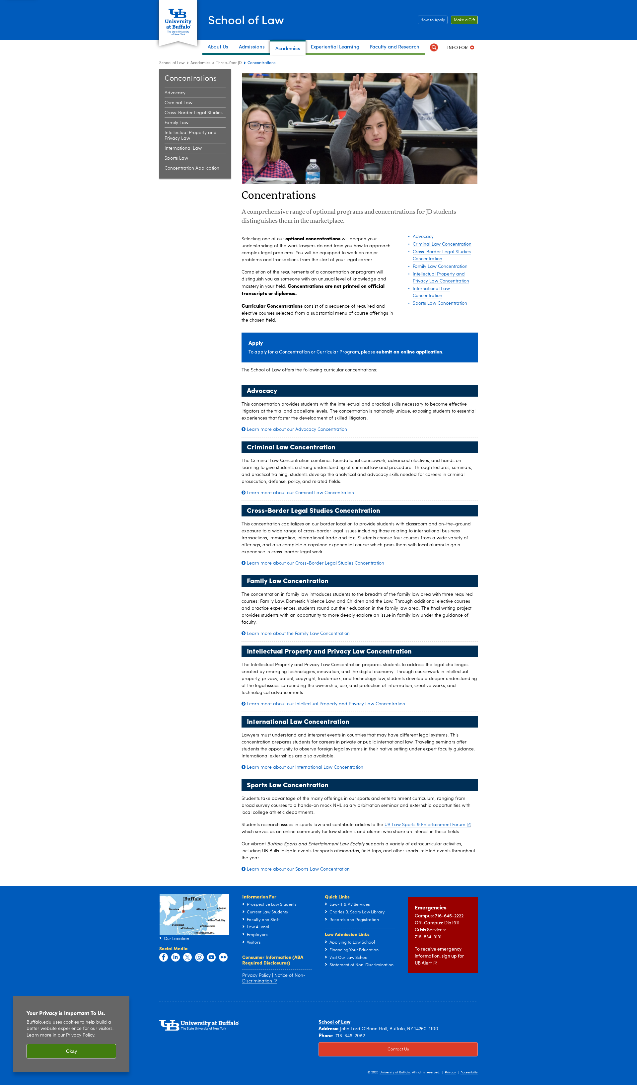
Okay (71, 1051)
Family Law (176, 122)
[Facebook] (163, 957)
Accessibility (469, 1072)
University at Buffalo (395, 1072)
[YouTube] (211, 957)
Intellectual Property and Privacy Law (191, 135)
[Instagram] (199, 957)
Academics (200, 63)
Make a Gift (463, 20)
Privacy (450, 1072)
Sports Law (176, 158)
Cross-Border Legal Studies (194, 113)
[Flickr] (223, 957)
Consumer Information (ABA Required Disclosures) (272, 960)
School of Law (246, 19)
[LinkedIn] (175, 957)
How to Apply (431, 20)
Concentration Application (192, 168)
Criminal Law (178, 103)
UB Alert (423, 963)
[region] (71, 1034)
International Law (183, 148)
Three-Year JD (229, 63)
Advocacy (175, 93)
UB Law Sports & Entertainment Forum (425, 824)
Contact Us (363, 1049)
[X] (187, 957)
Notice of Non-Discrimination (274, 978)
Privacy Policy (80, 1035)
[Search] (433, 47)
